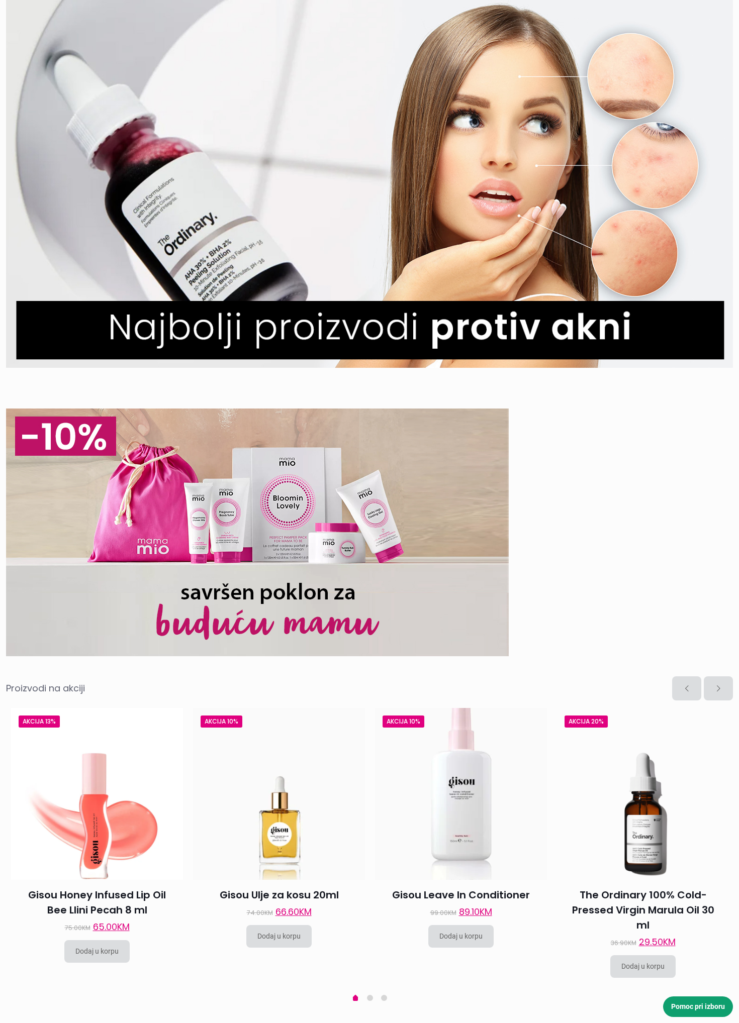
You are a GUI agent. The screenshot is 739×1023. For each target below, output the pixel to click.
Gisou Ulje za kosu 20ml (279, 895)
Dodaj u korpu (97, 951)
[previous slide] (686, 688)
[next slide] (718, 688)
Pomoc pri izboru (698, 1006)
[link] (369, 184)
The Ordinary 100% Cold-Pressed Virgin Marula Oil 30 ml (643, 910)
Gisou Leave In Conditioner (461, 895)
